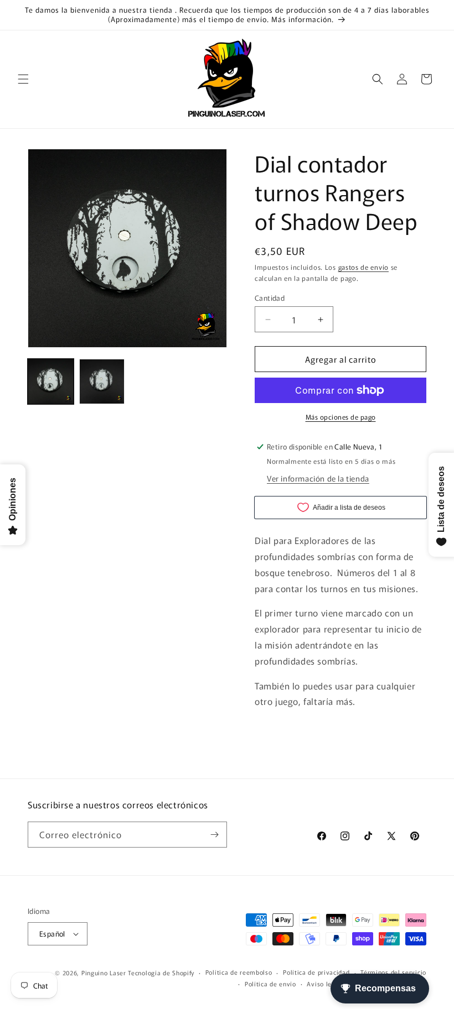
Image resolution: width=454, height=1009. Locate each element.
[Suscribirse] (214, 835)
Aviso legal (324, 983)
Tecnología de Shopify (161, 972)
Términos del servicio (393, 972)
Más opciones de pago (341, 416)
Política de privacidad (316, 972)
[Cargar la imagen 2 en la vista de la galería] (102, 382)
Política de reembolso (238, 972)
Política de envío (270, 983)
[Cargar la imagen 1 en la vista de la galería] (51, 382)
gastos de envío (363, 266)
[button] (23, 79)
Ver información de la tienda (318, 478)
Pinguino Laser (103, 972)
